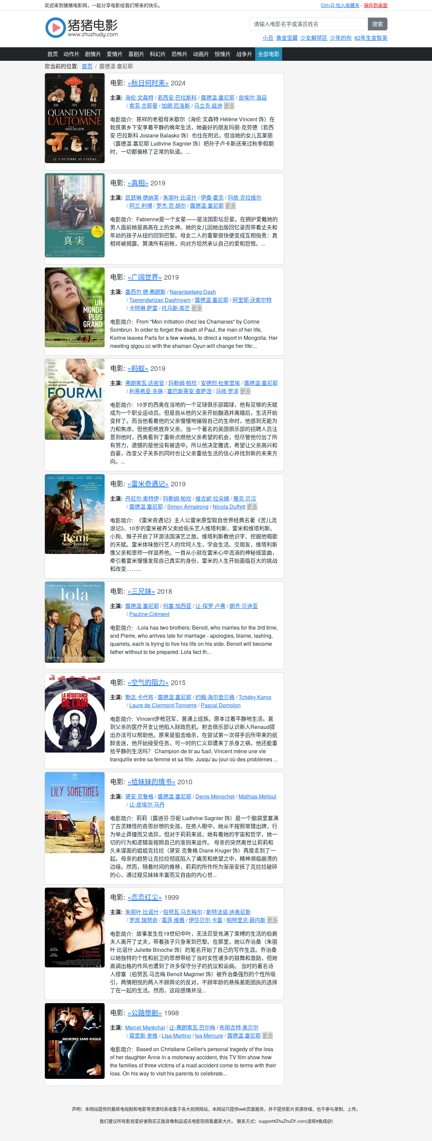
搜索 (377, 24)
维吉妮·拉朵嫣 (212, 498)
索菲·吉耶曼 (143, 105)
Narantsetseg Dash (193, 292)
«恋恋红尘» (145, 897)
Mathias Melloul (257, 796)
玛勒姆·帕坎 (182, 383)
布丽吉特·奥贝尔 (239, 1027)
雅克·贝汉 (244, 498)
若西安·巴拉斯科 (177, 97)
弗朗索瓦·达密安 (144, 383)
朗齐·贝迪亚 (244, 606)
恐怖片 (179, 54)
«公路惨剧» (145, 1012)
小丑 (268, 38)
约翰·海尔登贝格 (215, 697)
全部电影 (268, 54)
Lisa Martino (176, 1035)
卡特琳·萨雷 (143, 308)
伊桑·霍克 (212, 197)
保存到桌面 (375, 5)
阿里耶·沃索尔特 (252, 300)
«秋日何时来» (148, 82)
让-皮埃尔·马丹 (147, 804)
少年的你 (341, 38)
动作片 (71, 54)
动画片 (201, 54)
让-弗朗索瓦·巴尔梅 (192, 1027)
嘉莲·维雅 (173, 920)
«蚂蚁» (138, 368)
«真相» (138, 182)
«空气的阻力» (148, 682)
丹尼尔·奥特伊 (142, 498)
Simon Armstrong (188, 506)
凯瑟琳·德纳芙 (142, 197)
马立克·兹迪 (208, 105)
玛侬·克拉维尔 (245, 197)
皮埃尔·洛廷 (253, 97)
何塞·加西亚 (177, 606)
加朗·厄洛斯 (176, 105)
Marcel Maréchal (145, 1027)
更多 (229, 105)
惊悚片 (223, 54)
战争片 (244, 54)
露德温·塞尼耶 (218, 97)
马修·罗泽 (227, 391)
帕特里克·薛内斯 (246, 920)
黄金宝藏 (287, 38)
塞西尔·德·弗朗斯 (145, 292)
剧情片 (93, 54)
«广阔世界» (145, 277)
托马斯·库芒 (176, 308)
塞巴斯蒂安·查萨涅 (189, 391)
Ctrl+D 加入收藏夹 (340, 5)
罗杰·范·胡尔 (171, 205)
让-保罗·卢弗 (210, 606)
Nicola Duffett (229, 506)
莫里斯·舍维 (143, 1035)
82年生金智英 (370, 38)
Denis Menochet (215, 796)
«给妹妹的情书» (152, 781)
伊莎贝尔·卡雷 (205, 920)
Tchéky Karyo (255, 697)
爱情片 (115, 54)
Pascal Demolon (221, 705)
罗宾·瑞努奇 (143, 920)
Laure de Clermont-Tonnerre (163, 705)
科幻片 (158, 54)
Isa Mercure (209, 1035)
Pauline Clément (149, 614)
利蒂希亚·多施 (146, 391)
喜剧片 (136, 54)
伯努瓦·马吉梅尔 (182, 912)
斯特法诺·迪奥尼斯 (228, 912)
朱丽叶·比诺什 (180, 197)
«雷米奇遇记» (148, 483)
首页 (52, 54)
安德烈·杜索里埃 (220, 383)
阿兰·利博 (140, 205)
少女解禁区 (313, 38)
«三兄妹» (141, 591)
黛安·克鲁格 (139, 796)
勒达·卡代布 (139, 697)
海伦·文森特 (139, 97)
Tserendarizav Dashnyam (160, 300)
